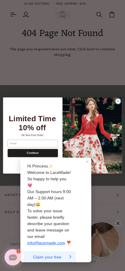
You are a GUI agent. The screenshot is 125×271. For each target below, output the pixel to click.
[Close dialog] (118, 101)
